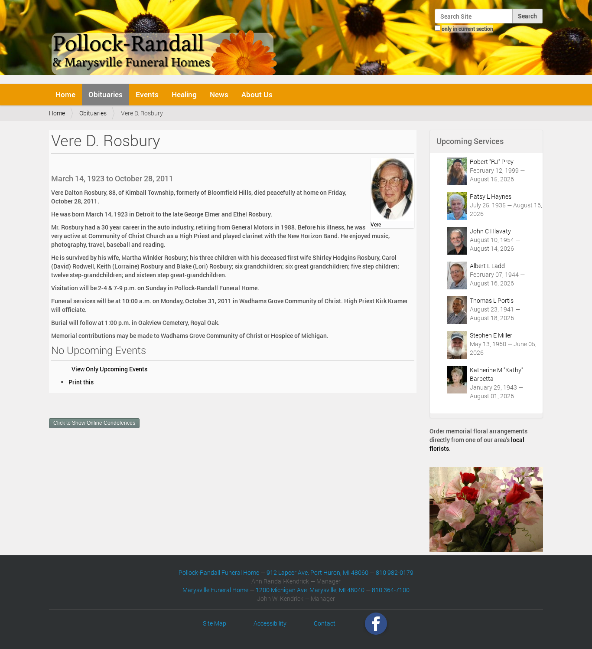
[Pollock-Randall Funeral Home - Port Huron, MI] (165, 41)
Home (65, 94)
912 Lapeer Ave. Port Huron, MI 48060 (317, 572)
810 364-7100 (391, 590)
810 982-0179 (394, 572)
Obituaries (105, 94)
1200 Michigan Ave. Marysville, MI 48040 (310, 590)
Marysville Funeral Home (215, 590)
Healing (184, 94)
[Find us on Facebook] (376, 623)
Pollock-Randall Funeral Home (219, 572)
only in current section (467, 28)
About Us (257, 94)
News (219, 94)
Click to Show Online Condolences (94, 423)
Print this (81, 382)
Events (147, 94)
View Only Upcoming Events (109, 369)
